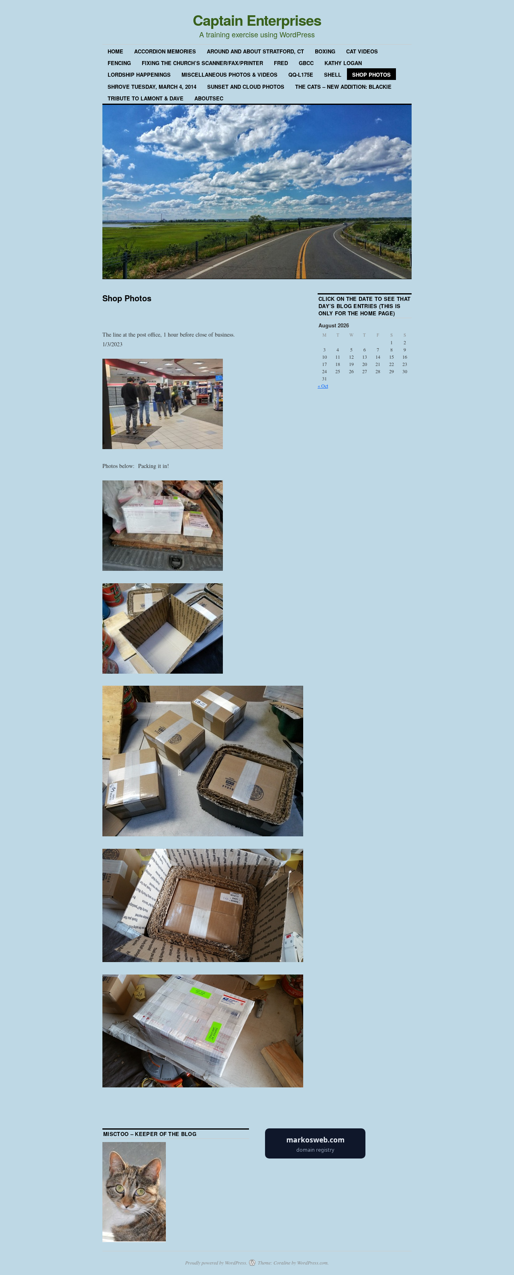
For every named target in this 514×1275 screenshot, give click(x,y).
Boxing (325, 51)
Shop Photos (371, 74)
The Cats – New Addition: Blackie (343, 86)
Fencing (119, 63)
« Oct (323, 385)
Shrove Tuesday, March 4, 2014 (152, 86)
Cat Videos (362, 51)
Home (115, 51)
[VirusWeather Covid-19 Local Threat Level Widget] (315, 1156)
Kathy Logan (343, 63)
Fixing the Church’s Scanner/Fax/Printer (202, 63)
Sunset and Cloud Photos (245, 86)
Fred (281, 63)
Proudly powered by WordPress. (216, 1262)
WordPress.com (312, 1262)
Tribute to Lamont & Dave (146, 98)
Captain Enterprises (257, 19)
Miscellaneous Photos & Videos (229, 74)
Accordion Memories (165, 51)
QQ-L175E (300, 74)
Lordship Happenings (139, 74)
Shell (332, 74)
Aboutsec (208, 98)
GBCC (306, 63)
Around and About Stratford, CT (255, 51)
